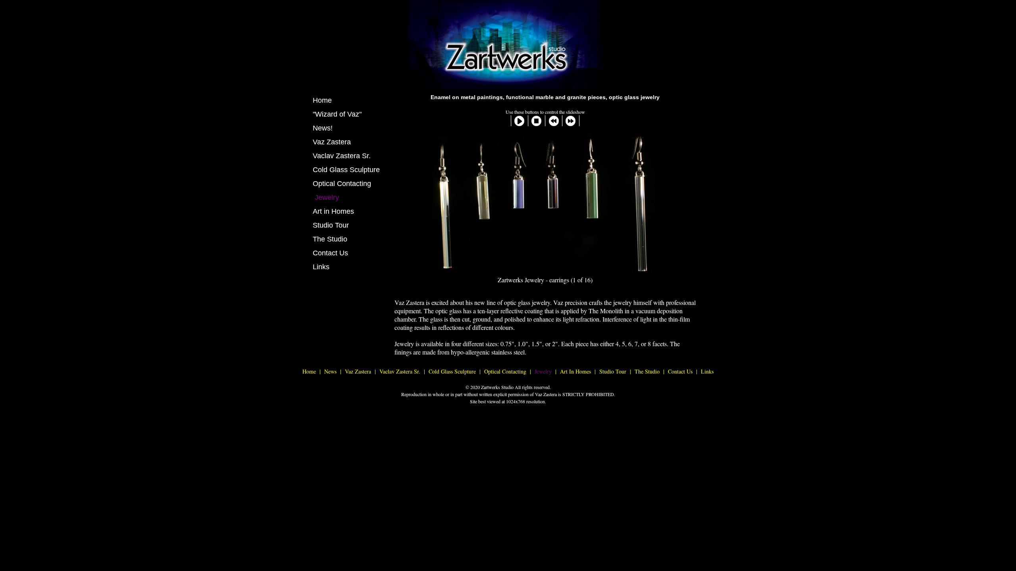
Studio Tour (331, 225)
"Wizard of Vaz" (337, 114)
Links (321, 267)
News (330, 371)
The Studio (330, 239)
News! (323, 128)
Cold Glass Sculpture (346, 170)
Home (322, 100)
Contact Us (330, 253)
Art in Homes (333, 211)
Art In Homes (575, 371)
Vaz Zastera (332, 142)
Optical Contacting (342, 184)
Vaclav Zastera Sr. (342, 156)
